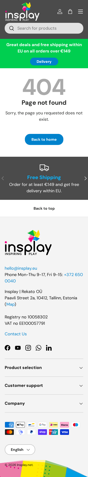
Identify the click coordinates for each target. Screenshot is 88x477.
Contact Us (16, 334)
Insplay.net (25, 465)
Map (10, 304)
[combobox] (44, 28)
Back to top (44, 208)
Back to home (44, 139)
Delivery (44, 61)
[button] (70, 11)
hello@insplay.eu (21, 268)
